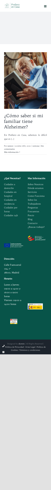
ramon (10, 146)
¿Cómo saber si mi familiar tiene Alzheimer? (23, 121)
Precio (31, 215)
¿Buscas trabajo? (36, 227)
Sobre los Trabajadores (34, 201)
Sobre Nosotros (35, 184)
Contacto (32, 223)
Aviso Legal (30, 347)
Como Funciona (36, 196)
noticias (36, 146)
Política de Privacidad (14, 347)
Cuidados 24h (11, 215)
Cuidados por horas (10, 209)
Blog (30, 219)
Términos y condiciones (29, 350)
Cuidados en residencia (10, 201)
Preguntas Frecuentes (33, 209)
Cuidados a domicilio (9, 186)
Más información (11, 152)
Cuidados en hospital (10, 194)
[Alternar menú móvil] (45, 6)
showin (21, 344)
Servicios (32, 192)
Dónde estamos (36, 188)
